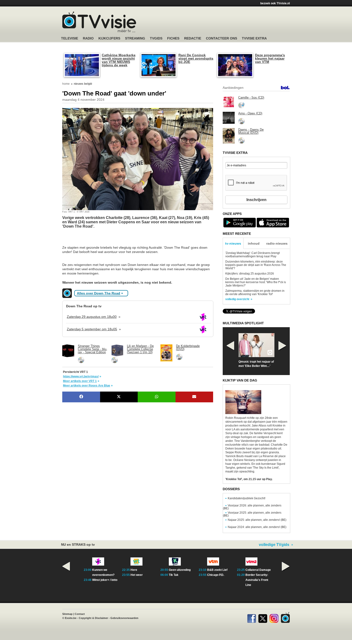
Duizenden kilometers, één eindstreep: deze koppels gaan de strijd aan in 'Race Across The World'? (255, 265)
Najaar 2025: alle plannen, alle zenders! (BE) (257, 520)
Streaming (135, 38)
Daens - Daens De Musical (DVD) (251, 131)
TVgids (156, 38)
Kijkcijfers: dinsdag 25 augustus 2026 (249, 273)
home (66, 83)
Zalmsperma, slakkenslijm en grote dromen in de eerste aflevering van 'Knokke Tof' (254, 292)
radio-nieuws (277, 243)
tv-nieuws (233, 243)
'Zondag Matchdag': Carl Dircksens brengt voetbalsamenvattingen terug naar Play (252, 254)
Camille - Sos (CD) (251, 97)
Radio (88, 38)
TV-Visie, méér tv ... (99, 21)
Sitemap (67, 613)
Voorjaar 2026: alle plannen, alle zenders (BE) (252, 507)
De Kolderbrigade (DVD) (188, 347)
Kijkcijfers (109, 38)
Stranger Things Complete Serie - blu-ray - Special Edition (92, 349)
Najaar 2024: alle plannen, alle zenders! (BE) (257, 527)
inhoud (254, 243)
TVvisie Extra (254, 38)
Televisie (69, 38)
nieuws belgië (83, 83)
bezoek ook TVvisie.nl (275, 3)
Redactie (192, 38)
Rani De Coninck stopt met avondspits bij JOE (195, 58)
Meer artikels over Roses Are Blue (86, 385)
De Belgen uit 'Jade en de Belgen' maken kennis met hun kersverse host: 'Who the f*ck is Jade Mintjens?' (255, 282)
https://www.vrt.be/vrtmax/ (81, 376)
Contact (80, 613)
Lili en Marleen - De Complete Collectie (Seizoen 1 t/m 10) (140, 349)
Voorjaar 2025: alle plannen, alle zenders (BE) (252, 514)
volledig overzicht (237, 299)
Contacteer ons (221, 38)
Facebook (251, 617)
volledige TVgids (274, 545)
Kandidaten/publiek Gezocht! (246, 498)
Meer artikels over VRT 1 (80, 381)
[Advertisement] (100, 239)
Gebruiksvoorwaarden (124, 618)
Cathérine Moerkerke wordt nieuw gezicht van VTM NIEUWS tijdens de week (119, 60)
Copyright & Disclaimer (93, 618)
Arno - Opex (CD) (250, 113)
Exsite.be (70, 618)
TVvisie (285, 617)
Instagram (274, 617)
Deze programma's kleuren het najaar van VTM (270, 58)
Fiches (173, 38)
